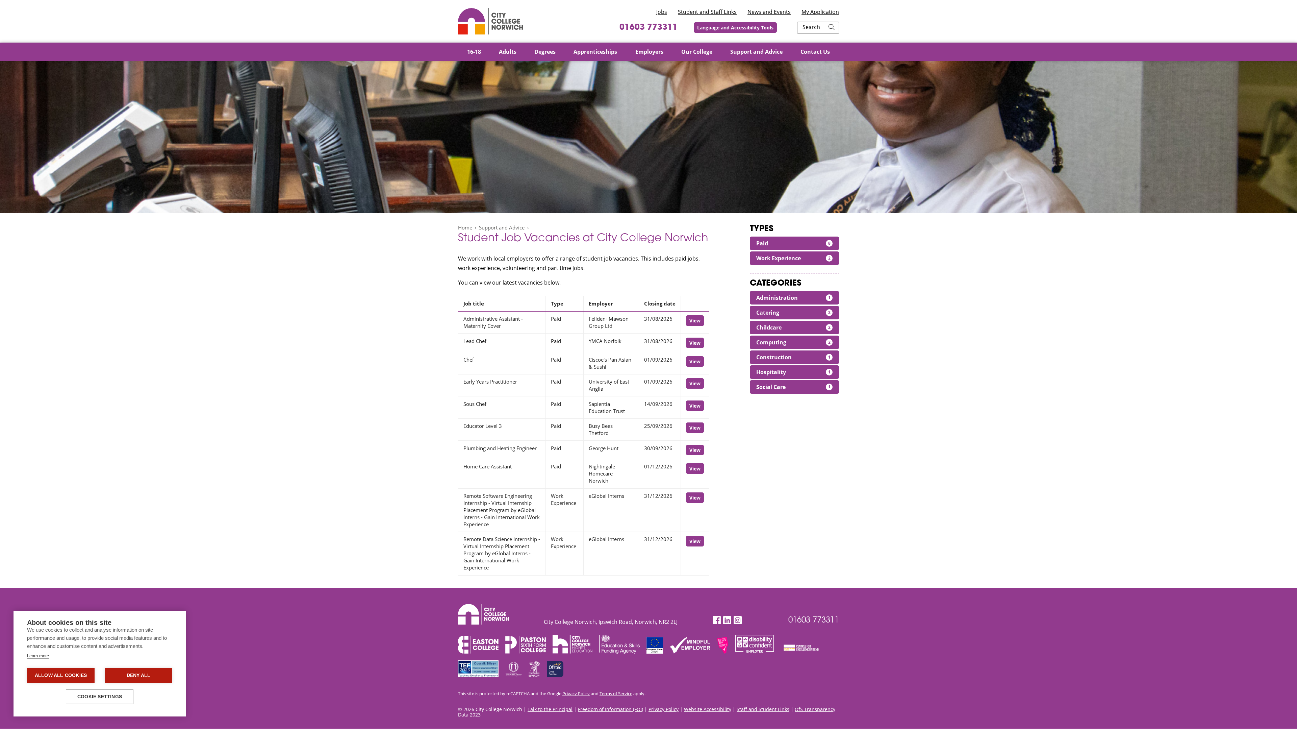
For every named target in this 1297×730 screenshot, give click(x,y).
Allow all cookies (61, 675)
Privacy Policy (576, 693)
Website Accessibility (707, 709)
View (695, 320)
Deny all (139, 675)
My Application (820, 12)
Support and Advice (502, 227)
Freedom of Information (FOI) (610, 709)
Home (465, 227)
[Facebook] (717, 620)
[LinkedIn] (727, 620)
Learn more (38, 655)
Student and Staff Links (707, 12)
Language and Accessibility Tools (735, 27)
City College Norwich (490, 21)
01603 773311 (648, 28)
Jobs (661, 12)
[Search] (832, 28)
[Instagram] (738, 620)
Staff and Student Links (763, 709)
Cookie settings (99, 696)
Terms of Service (616, 693)
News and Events (769, 12)
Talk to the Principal (550, 709)
